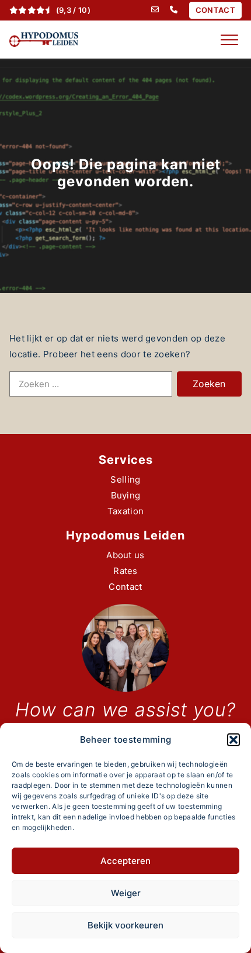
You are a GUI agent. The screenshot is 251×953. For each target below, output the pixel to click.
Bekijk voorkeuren (125, 925)
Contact (125, 586)
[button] (233, 740)
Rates (125, 570)
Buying (126, 495)
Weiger (126, 893)
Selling (125, 479)
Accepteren (125, 860)
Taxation (125, 511)
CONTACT (215, 10)
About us (125, 555)
